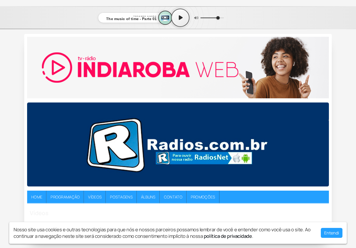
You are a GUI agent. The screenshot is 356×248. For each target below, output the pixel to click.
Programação (65, 196)
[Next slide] (321, 144)
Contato (173, 196)
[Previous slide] (34, 144)
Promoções (203, 196)
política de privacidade (228, 236)
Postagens (121, 196)
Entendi (331, 233)
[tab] (166, 182)
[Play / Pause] (180, 18)
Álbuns (148, 196)
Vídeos (95, 196)
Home (36, 196)
